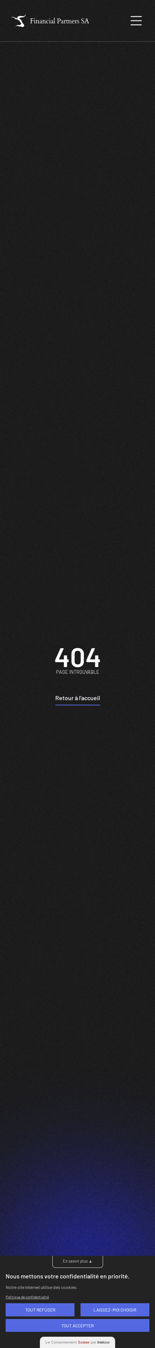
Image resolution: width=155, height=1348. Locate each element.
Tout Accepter (77, 1325)
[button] (136, 20)
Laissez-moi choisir (114, 1309)
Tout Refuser (40, 1309)
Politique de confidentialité (27, 1297)
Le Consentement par (77, 1342)
